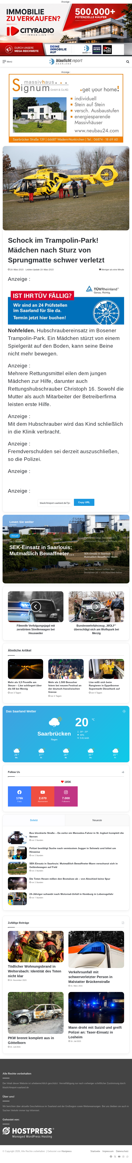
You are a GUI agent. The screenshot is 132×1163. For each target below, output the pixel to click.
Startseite (95, 1151)
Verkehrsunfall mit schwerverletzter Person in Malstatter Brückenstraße (90, 977)
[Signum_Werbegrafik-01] (66, 108)
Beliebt (34, 820)
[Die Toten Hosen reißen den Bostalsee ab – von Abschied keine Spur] (17, 883)
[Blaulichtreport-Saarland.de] (66, 61)
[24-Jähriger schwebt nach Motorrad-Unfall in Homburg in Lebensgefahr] (17, 898)
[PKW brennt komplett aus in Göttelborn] (36, 1013)
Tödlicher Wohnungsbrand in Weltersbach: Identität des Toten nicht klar (34, 971)
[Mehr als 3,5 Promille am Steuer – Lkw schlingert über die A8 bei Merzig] (25, 669)
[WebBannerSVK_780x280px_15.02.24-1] (66, 323)
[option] (66, 549)
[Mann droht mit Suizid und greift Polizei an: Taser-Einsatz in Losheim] (96, 1007)
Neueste (97, 820)
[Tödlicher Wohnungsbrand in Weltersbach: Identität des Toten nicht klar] (36, 946)
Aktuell (14, 535)
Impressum (108, 1151)
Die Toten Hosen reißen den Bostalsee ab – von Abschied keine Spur (43, 550)
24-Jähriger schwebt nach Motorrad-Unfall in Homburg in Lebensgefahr (71, 894)
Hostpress (67, 1151)
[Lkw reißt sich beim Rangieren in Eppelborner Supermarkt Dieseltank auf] (106, 669)
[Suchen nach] (127, 63)
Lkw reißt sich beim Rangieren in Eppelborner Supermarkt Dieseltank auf (104, 685)
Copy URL (84, 502)
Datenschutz (122, 1151)
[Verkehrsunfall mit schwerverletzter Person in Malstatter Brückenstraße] (96, 949)
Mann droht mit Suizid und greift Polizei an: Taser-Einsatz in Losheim (95, 1032)
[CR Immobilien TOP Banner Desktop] (66, 29)
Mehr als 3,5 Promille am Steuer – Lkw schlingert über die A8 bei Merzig (25, 685)
